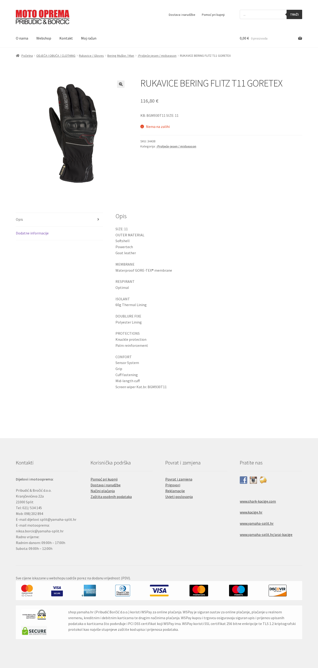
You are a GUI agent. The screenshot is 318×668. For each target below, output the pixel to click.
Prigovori (172, 485)
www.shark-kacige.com (258, 501)
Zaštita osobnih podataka (111, 496)
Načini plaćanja (103, 490)
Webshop (43, 38)
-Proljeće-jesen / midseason (157, 55)
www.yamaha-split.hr (257, 523)
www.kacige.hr (251, 512)
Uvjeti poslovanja (179, 496)
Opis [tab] (19, 219)
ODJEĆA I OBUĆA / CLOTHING (55, 55)
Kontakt (66, 38)
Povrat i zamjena (178, 479)
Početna (27, 55)
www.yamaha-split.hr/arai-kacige (266, 534)
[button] (121, 84)
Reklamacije (175, 490)
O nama (22, 38)
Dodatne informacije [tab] (32, 233)
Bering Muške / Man (120, 55)
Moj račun (88, 38)
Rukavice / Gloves (91, 55)
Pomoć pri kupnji (213, 15)
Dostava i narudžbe (182, 15)
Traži (294, 14)
